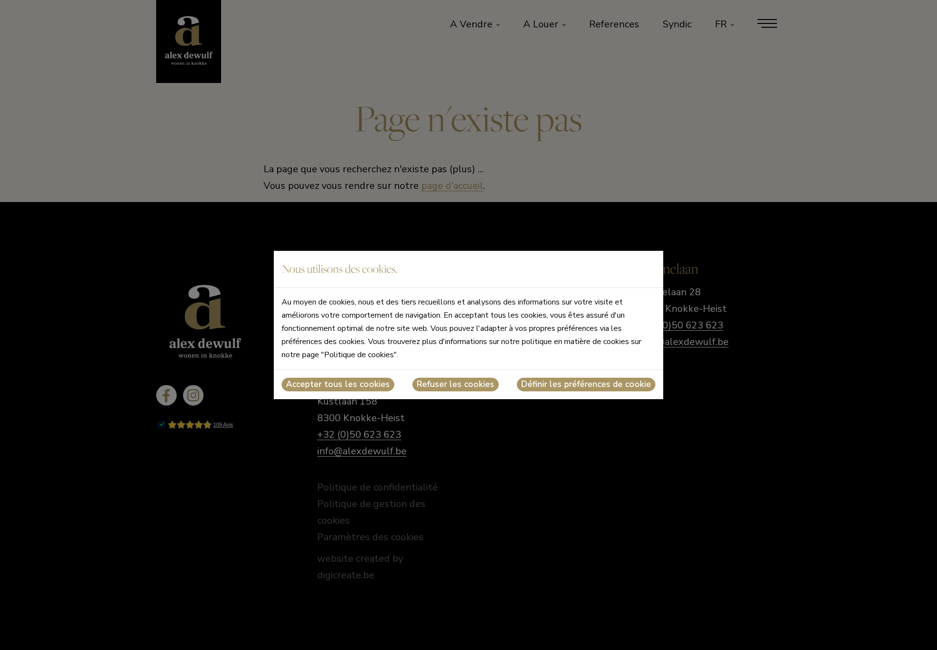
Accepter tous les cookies (338, 384)
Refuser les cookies (455, 384)
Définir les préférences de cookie (586, 384)
